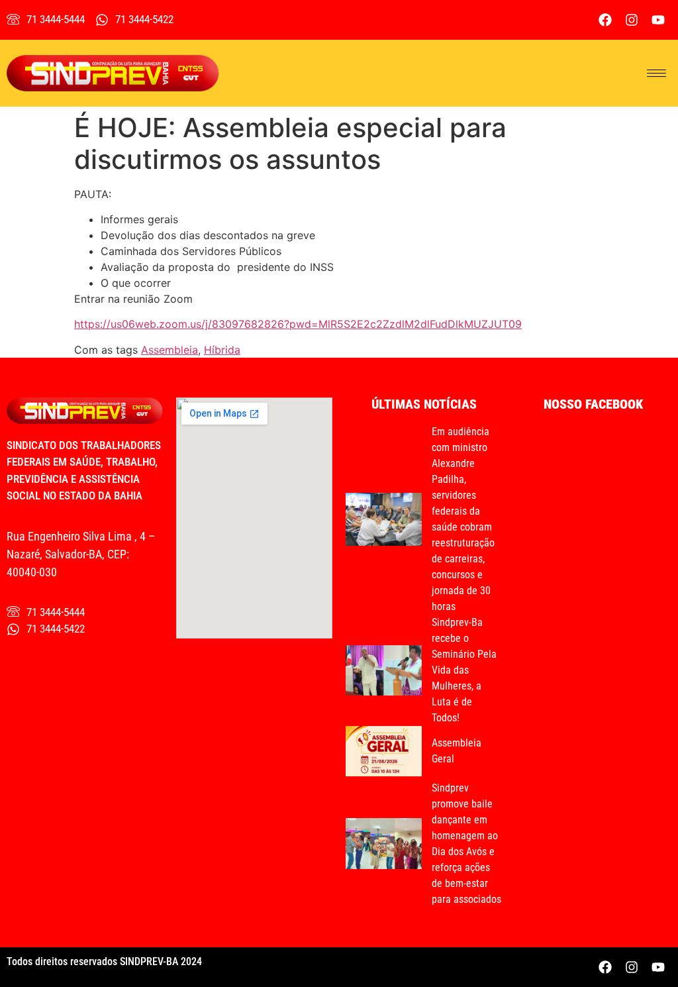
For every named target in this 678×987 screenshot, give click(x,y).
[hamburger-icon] (656, 73)
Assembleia (169, 349)
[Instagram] (631, 20)
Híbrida (222, 349)
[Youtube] (658, 20)
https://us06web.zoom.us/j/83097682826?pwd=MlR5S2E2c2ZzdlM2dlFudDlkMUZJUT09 (298, 324)
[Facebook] (605, 20)
